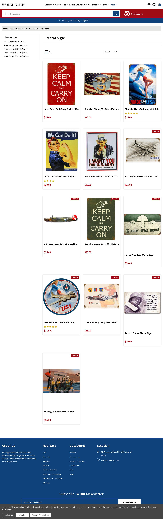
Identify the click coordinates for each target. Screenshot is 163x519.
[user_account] (148, 4)
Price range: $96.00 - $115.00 (16, 56)
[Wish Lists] (153, 4)
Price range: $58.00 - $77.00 (16, 49)
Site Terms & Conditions (53, 478)
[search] (116, 13)
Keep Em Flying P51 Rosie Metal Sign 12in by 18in (101, 109)
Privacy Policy (7, 509)
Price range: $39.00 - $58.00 (16, 45)
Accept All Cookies (40, 515)
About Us (46, 457)
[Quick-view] (142, 147)
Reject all (22, 515)
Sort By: (108, 52)
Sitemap (46, 483)
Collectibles (94, 4)
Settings (9, 515)
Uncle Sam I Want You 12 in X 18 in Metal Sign (101, 176)
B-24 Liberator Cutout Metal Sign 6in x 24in (61, 244)
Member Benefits (50, 470)
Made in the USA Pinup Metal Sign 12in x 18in (142, 109)
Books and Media (77, 4)
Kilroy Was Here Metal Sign (139, 255)
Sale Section (137, 13)
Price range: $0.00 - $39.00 (15, 42)
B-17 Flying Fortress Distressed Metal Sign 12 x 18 (142, 176)
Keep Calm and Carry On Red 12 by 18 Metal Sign (61, 109)
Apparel (48, 4)
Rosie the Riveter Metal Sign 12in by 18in (61, 176)
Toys (105, 4)
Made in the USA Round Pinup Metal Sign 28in (61, 322)
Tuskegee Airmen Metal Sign (59, 411)
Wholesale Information (52, 474)
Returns (46, 465)
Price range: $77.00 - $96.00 (16, 52)
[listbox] (120, 52)
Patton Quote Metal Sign (138, 333)
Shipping (46, 461)
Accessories (60, 4)
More (113, 4)
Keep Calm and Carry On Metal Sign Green (101, 244)
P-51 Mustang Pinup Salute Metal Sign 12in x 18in (101, 322)
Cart (44, 452)
